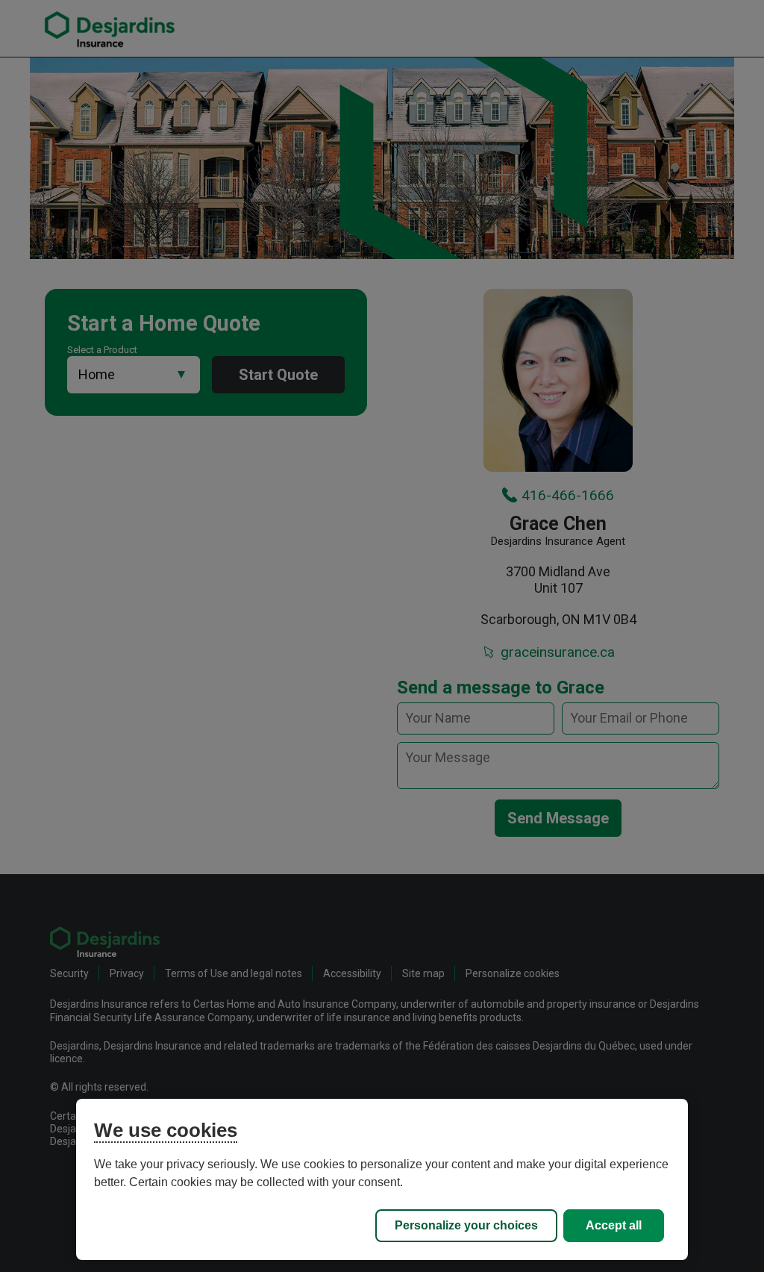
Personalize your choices (466, 1225)
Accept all (614, 1225)
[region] (381, 1179)
